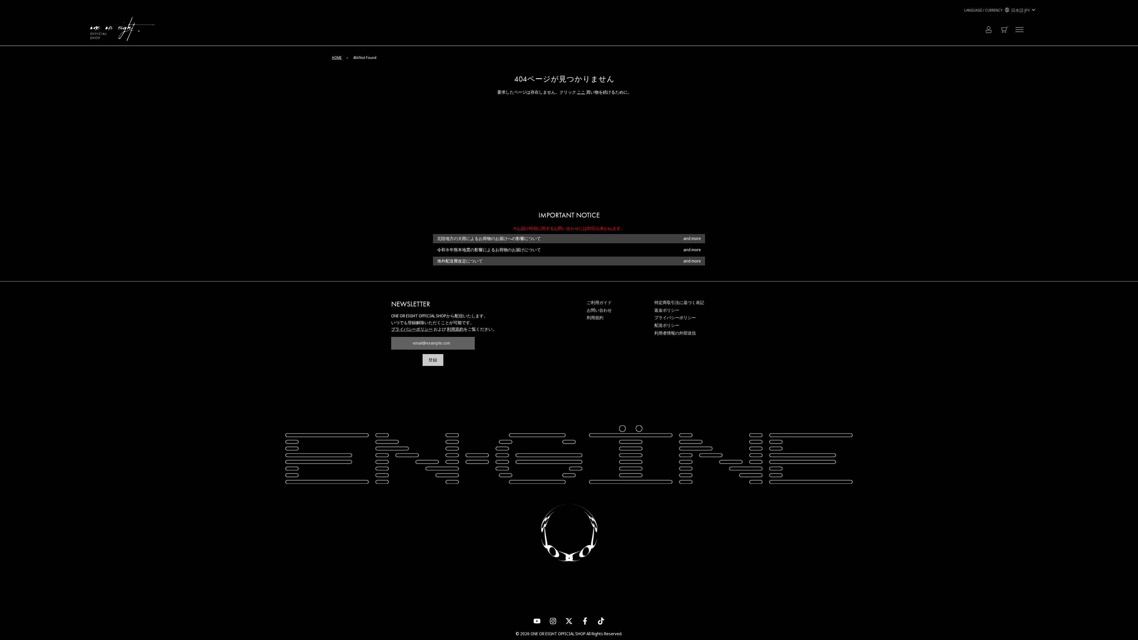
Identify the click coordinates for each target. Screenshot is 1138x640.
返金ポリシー (666, 310)
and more (692, 238)
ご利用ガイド (599, 302)
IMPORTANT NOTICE (569, 215)
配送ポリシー (666, 325)
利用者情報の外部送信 (675, 333)
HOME (337, 57)
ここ (581, 92)
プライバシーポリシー (412, 329)
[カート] (1005, 30)
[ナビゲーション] (1019, 29)
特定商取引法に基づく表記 (679, 302)
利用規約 (455, 329)
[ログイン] (989, 30)
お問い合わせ (599, 310)
